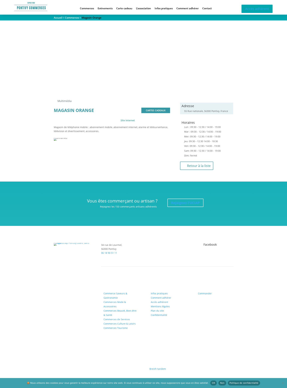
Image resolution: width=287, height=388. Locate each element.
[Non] (283, 383)
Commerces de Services (116, 319)
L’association (143, 8)
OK (213, 383)
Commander (205, 293)
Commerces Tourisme (115, 328)
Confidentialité (159, 315)
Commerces (87, 8)
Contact (207, 8)
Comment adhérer (187, 8)
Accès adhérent (257, 8)
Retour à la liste (199, 165)
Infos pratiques (164, 8)
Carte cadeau (124, 8)
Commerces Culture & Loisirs (119, 323)
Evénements (105, 8)
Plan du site (157, 310)
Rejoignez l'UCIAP (185, 202)
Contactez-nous (68, 283)
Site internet (128, 120)
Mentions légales (160, 306)
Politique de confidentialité (244, 383)
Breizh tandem (157, 368)
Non (222, 383)
